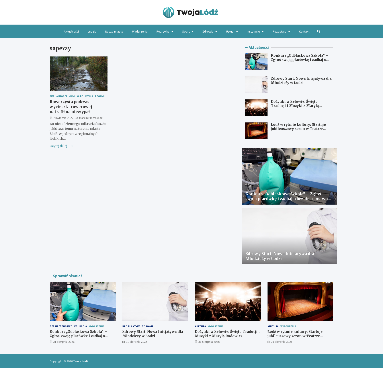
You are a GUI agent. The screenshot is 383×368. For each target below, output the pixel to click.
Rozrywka (163, 31)
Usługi (230, 31)
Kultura (200, 326)
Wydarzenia (140, 31)
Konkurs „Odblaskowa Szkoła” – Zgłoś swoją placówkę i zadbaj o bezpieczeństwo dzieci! (299, 59)
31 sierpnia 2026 (63, 342)
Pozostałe (279, 31)
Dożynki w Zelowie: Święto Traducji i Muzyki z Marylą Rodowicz (295, 105)
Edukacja (80, 326)
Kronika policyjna (81, 96)
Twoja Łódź (80, 361)
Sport (186, 31)
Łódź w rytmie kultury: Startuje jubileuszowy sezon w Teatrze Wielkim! (298, 128)
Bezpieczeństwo (61, 326)
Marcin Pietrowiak (91, 118)
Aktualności (71, 31)
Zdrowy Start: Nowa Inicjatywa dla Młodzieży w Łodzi (301, 80)
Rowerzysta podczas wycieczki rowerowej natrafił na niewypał (71, 107)
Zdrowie (207, 31)
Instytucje (253, 31)
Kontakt (304, 31)
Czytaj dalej (59, 146)
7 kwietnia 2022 (63, 118)
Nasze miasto (114, 31)
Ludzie (92, 31)
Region (100, 96)
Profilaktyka (131, 326)
